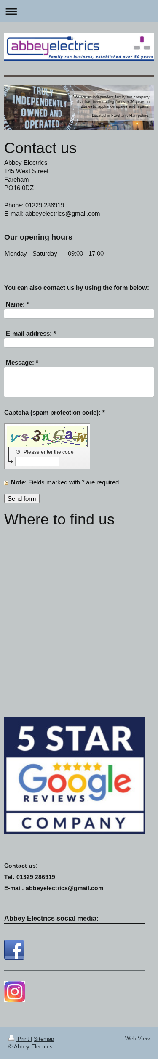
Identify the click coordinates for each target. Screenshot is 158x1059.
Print (23, 1039)
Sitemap (44, 1039)
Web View (137, 1038)
